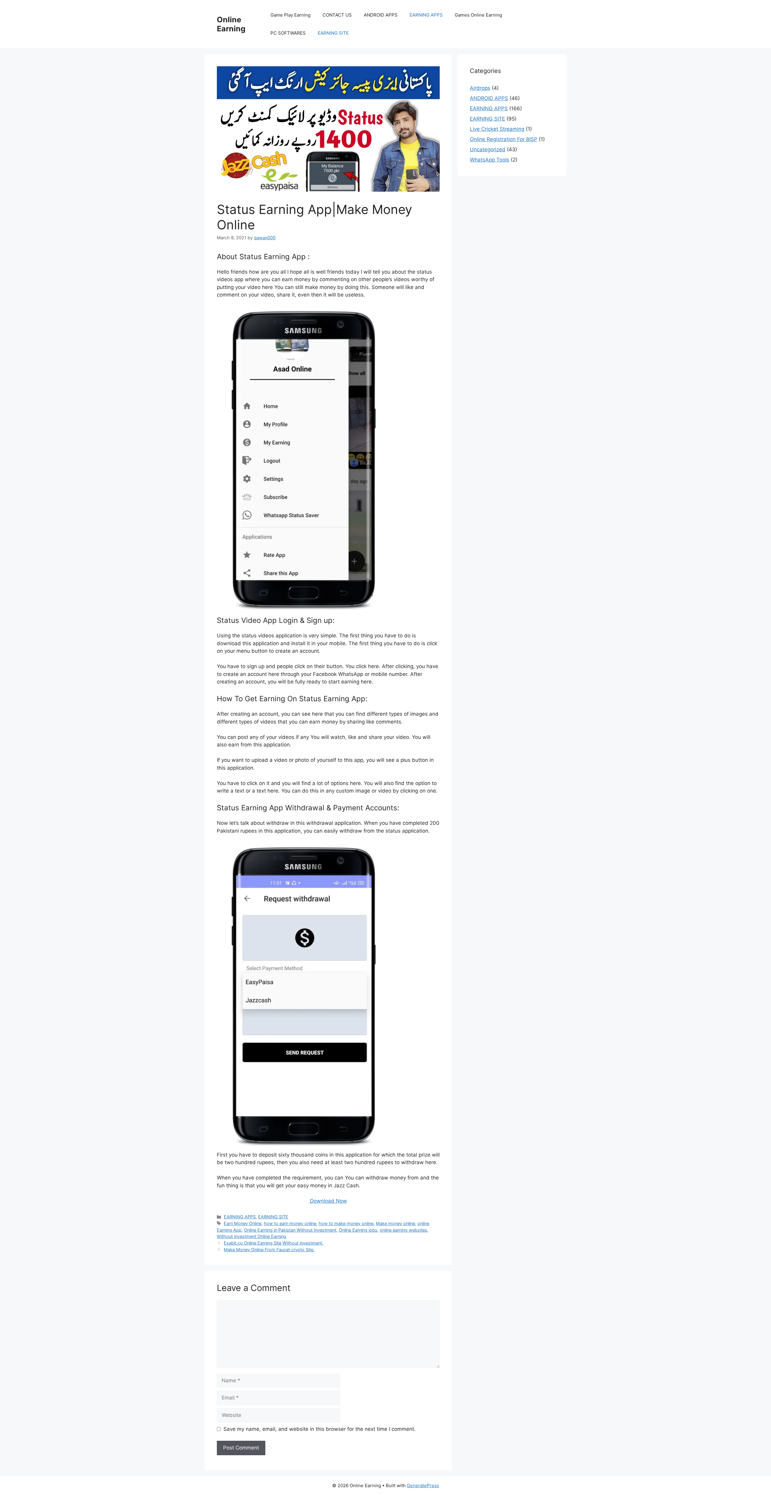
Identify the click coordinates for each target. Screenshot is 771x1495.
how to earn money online (290, 1223)
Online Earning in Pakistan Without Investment (290, 1230)
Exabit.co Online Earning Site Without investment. (273, 1242)
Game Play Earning (290, 15)
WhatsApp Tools (489, 160)
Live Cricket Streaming (497, 129)
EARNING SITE (333, 33)
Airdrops (480, 88)
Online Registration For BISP (503, 139)
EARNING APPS (426, 15)
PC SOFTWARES (288, 33)
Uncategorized (487, 149)
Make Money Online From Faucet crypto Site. (269, 1249)
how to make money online (346, 1223)
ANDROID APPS (381, 15)
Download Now (328, 1201)
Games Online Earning (478, 15)
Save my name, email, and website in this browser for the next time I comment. (319, 1429)
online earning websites (403, 1230)
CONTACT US (337, 15)
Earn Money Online (242, 1223)
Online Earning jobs (358, 1230)
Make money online (395, 1223)
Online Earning (231, 24)
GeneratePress (423, 1485)
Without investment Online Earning (251, 1236)
